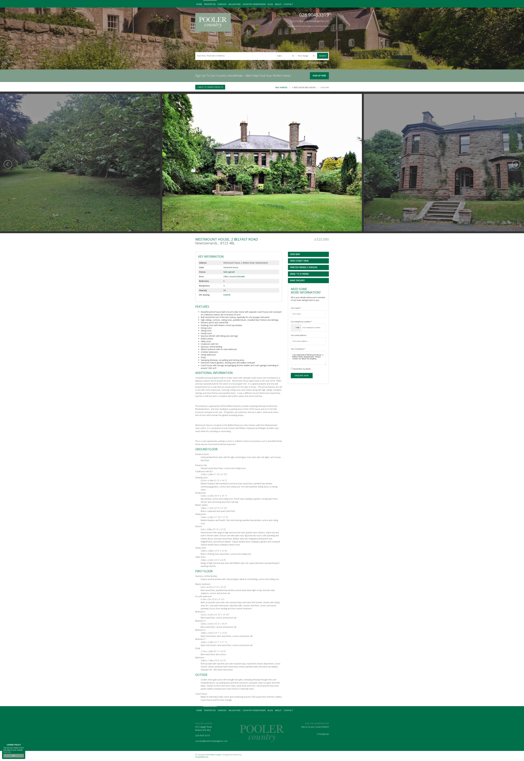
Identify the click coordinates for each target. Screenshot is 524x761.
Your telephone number (301, 322)
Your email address (299, 335)
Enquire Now (302, 375)
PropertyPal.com (201, 757)
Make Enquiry (297, 280)
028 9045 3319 (202, 735)
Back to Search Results (210, 87)
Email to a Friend (299, 273)
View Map (295, 254)
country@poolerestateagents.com (310, 21)
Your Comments (298, 349)
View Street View (299, 260)
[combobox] (296, 327)
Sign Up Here (319, 75)
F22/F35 (226, 295)
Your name (296, 308)
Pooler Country (215, 754)
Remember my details (302, 369)
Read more (7, 752)
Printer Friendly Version (303, 267)
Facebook (323, 734)
